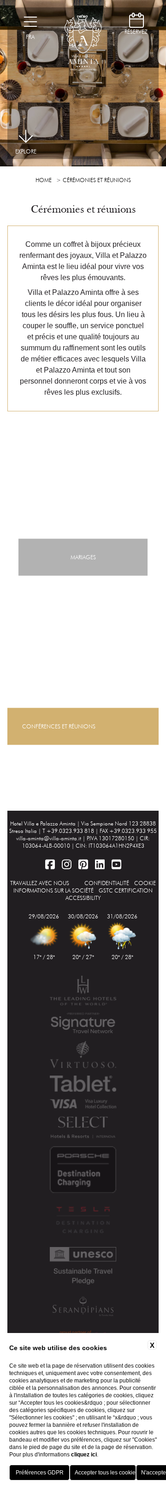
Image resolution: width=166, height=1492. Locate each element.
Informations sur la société (53, 890)
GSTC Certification (126, 890)
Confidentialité (106, 883)
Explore (25, 151)
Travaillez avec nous (39, 883)
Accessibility (83, 897)
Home (44, 180)
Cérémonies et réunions (97, 180)
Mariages (83, 557)
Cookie (145, 883)
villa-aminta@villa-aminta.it (48, 838)
